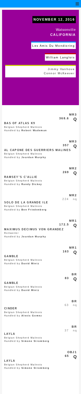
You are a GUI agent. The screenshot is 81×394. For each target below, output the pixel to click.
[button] (77, 4)
